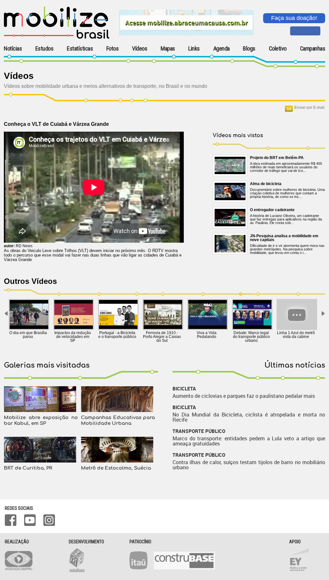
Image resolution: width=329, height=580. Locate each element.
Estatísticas (80, 48)
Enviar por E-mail (309, 107)
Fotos (112, 48)
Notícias (13, 48)
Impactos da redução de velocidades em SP (72, 337)
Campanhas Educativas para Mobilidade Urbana (118, 420)
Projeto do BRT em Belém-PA (277, 157)
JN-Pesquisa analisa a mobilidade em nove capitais (284, 238)
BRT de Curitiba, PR (28, 468)
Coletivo (278, 48)
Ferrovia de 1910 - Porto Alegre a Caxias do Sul (162, 337)
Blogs (249, 48)
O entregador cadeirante (272, 210)
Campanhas (312, 49)
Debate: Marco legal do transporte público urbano (251, 337)
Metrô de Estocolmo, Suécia (116, 468)
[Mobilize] (56, 37)
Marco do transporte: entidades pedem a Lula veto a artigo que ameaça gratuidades (249, 441)
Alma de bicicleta (265, 184)
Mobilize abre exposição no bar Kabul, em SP (41, 420)
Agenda (221, 48)
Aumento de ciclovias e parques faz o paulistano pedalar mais (244, 395)
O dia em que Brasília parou (28, 335)
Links (194, 48)
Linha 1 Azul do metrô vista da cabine (296, 335)
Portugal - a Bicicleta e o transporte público (117, 335)
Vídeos (139, 48)
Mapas (168, 48)
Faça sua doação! (294, 18)
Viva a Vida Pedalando (207, 335)
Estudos (44, 48)
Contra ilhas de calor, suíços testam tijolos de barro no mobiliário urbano (249, 465)
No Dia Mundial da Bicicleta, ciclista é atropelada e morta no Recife (249, 417)
